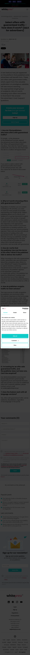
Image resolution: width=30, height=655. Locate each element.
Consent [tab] (5, 312)
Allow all (15, 336)
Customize (14, 340)
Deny (15, 345)
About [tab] (24, 312)
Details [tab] (15, 312)
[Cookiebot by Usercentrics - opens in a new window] (22, 309)
